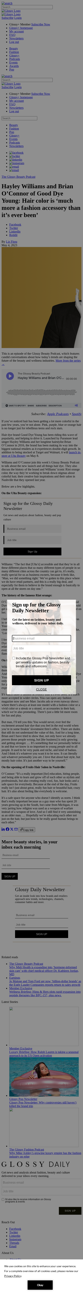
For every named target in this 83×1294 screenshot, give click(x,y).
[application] (41, 1276)
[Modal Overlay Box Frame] (41, 647)
